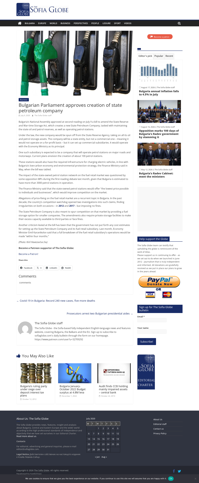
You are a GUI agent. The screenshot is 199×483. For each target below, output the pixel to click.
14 (94, 439)
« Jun (97, 456)
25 (113, 444)
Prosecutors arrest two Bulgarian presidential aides (100, 313)
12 (118, 433)
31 (108, 449)
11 (113, 433)
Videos (127, 23)
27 (89, 449)
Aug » (104, 456)
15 (98, 439)
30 (103, 449)
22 (98, 444)
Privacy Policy (159, 433)
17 (108, 439)
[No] (195, 478)
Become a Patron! (28, 254)
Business (65, 23)
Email (141, 316)
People (95, 23)
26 (118, 444)
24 (108, 444)
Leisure (107, 23)
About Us (157, 419)
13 (89, 439)
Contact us (158, 428)
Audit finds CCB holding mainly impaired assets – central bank (113, 389)
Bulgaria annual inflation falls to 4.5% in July (159, 92)
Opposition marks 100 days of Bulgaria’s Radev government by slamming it (159, 134)
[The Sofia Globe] (19, 23)
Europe (42, 23)
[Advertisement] (160, 209)
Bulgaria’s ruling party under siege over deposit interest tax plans (33, 390)
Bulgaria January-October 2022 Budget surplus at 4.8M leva (73, 389)
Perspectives (81, 23)
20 (89, 444)
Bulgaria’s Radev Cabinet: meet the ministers (156, 175)
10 (108, 433)
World (53, 23)
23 (103, 444)
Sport (117, 23)
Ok (171, 478)
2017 (71, 205)
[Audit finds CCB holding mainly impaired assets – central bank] (114, 365)
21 (94, 444)
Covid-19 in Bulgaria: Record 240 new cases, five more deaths (55, 300)
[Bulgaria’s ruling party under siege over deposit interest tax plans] (35, 365)
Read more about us (26, 436)
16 (103, 439)
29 (98, 449)
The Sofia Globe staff (43, 115)
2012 (61, 205)
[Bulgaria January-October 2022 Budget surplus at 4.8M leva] (74, 365)
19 (118, 439)
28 (94, 449)
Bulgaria (30, 23)
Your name (142, 328)
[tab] (145, 56)
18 (113, 439)
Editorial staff (159, 424)
